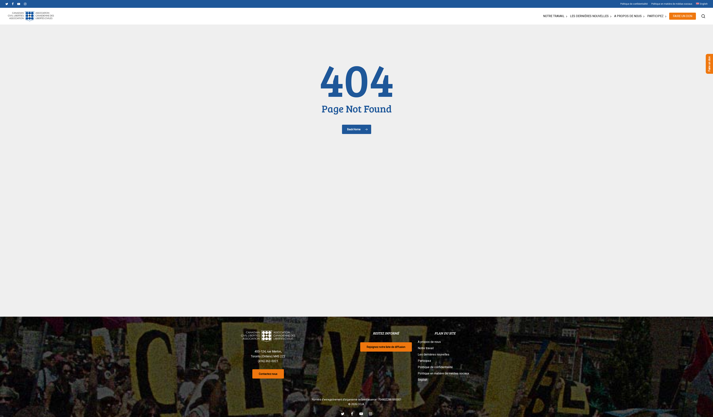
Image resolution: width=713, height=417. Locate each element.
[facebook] (13, 4)
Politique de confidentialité (435, 367)
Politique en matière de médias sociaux (443, 373)
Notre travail (426, 348)
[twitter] (6, 4)
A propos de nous (429, 342)
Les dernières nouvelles (433, 354)
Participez (424, 361)
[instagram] (25, 4)
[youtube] (18, 4)
